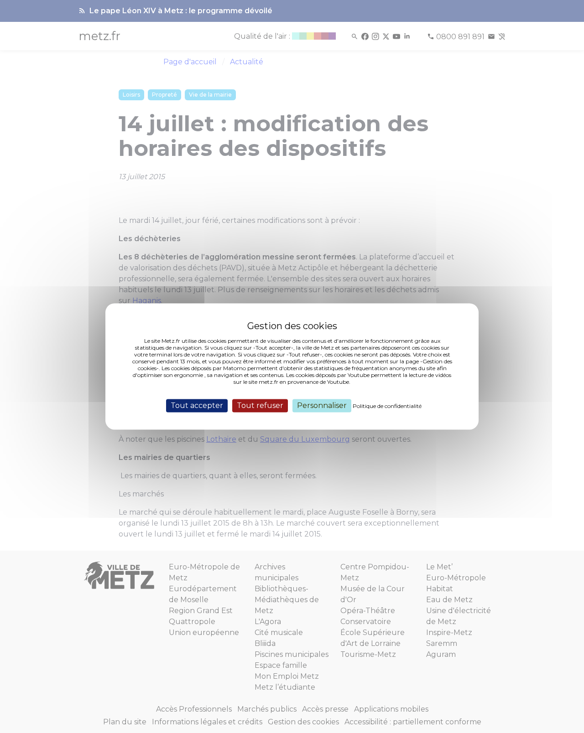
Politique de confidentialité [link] (387, 406)
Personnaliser (322, 405)
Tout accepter (197, 405)
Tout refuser (260, 405)
